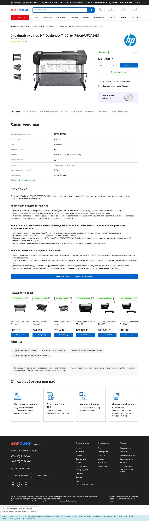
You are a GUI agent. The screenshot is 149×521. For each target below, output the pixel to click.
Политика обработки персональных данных (123, 496)
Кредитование (81, 466)
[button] (17, 57)
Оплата (79, 455)
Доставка (80, 452)
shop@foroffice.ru (33, 2)
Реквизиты (124, 452)
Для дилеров (81, 459)
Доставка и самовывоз (95, 2)
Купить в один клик (118, 72)
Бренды (79, 477)
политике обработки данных (68, 501)
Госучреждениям (82, 470)
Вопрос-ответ (125, 448)
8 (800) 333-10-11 (133, 2)
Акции (78, 448)
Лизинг (78, 462)
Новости (101, 455)
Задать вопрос (43, 475)
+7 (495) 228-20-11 (119, 2)
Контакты (102, 462)
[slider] (16, 41)
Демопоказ (102, 466)
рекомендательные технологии (50, 499)
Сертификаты (103, 452)
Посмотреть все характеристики (23, 180)
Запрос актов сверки (84, 484)
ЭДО (78, 481)
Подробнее (30, 519)
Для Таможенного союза (127, 471)
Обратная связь (126, 466)
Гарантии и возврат (127, 455)
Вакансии (123, 462)
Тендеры (79, 473)
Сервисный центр (126, 459)
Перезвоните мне (77, 2)
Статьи (101, 459)
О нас (100, 448)
